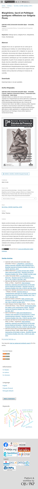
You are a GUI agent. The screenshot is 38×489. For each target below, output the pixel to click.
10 (12, 339)
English (5, 385)
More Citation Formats (9, 198)
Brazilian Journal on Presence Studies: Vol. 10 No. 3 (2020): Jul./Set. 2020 (20, 273)
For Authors (6, 372)
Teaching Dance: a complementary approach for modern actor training (20, 292)
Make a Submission (9, 399)
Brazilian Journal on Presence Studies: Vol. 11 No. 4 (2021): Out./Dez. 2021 (19, 278)
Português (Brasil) (8, 391)
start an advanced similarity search (20, 343)
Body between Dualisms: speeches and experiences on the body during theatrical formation (20, 284)
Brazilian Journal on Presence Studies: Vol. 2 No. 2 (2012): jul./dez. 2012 (20, 301)
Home (3, 6)
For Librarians (6, 375)
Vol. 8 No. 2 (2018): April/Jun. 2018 (23, 6)
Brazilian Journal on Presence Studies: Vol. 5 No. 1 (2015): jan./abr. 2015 (20, 333)
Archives (9, 6)
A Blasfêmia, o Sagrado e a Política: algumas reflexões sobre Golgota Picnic (19, 264)
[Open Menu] (2, 2)
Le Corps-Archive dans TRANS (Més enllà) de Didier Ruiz (19, 271)
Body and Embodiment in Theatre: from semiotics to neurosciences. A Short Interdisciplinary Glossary (20, 314)
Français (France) (8, 388)
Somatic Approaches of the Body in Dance (19, 331)
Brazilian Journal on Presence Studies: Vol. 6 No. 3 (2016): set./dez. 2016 (20, 287)
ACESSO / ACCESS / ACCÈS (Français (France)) (16, 174)
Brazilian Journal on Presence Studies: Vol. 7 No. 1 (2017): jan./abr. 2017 (19, 309)
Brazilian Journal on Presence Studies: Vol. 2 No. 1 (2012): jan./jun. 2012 (20, 317)
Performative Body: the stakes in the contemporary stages (20, 306)
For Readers (6, 370)
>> (15, 339)
